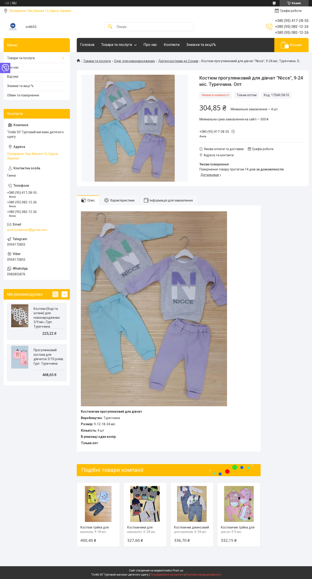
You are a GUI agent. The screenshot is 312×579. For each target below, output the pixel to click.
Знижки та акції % (20, 86)
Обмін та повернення (23, 95)
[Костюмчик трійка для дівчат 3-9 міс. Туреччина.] (239, 504)
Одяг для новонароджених (134, 61)
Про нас (150, 44)
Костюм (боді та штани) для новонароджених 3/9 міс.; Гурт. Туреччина (47, 317)
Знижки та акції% (201, 44)
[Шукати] (110, 26)
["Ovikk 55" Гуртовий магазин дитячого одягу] (13, 26)
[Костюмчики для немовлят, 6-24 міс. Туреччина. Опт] (145, 504)
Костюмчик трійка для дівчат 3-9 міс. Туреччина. (237, 532)
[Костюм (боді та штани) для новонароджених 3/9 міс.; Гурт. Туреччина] (19, 315)
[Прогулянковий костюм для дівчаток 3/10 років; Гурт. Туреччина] (19, 357)
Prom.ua (178, 570)
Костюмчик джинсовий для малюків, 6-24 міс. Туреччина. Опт (191, 532)
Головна (87, 44)
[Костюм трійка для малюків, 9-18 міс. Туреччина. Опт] (98, 504)
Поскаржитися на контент (167, 574)
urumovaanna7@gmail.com (27, 230)
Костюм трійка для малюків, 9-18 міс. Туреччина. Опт (94, 532)
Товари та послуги (116, 44)
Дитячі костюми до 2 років (178, 61)
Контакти (172, 44)
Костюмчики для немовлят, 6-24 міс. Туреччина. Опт (141, 532)
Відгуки (12, 76)
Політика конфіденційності (203, 574)
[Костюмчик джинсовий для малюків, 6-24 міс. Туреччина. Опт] (192, 504)
